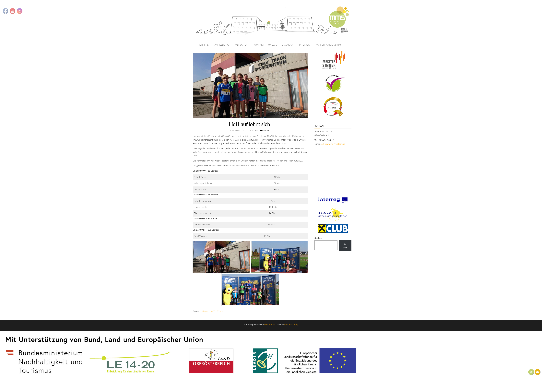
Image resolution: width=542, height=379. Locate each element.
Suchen (318, 238)
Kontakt (258, 44)
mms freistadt (262, 130)
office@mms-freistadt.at (333, 143)
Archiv (213, 311)
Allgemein (205, 311)
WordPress (269, 324)
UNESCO (272, 44)
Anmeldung (222, 44)
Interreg (304, 44)
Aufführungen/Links (329, 44)
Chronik (220, 311)
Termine (204, 44)
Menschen (241, 44)
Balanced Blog (291, 324)
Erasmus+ (287, 44)
